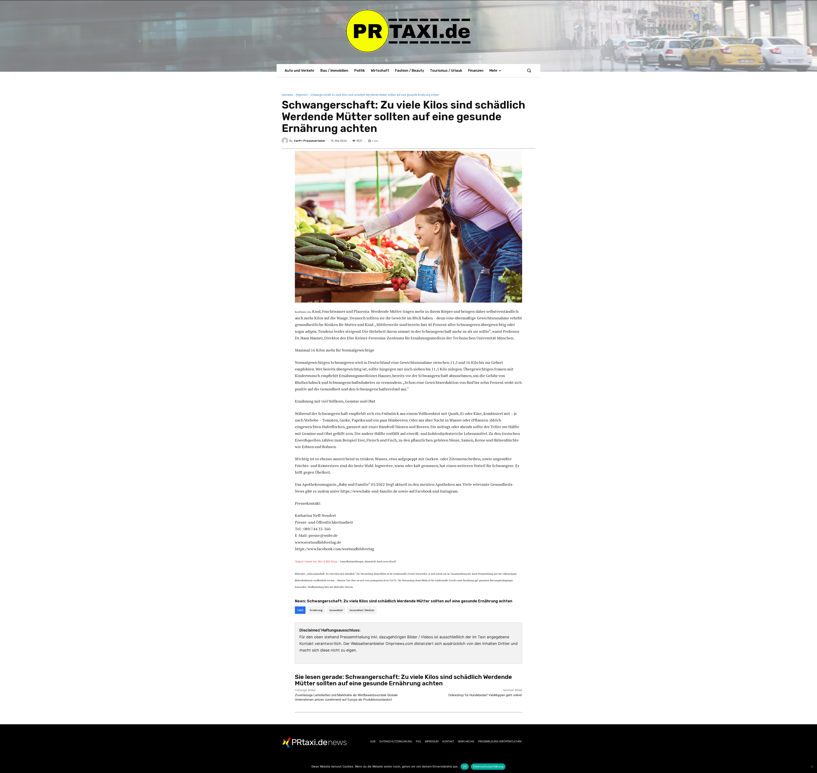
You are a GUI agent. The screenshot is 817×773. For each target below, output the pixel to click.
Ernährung (316, 610)
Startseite (287, 95)
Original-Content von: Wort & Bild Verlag (316, 561)
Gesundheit (336, 610)
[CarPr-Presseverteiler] (285, 140)
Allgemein (302, 95)
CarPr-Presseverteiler (309, 140)
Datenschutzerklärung (488, 766)
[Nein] (812, 766)
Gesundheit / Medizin (362, 610)
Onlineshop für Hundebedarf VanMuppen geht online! (485, 695)
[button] (529, 70)
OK (465, 766)
